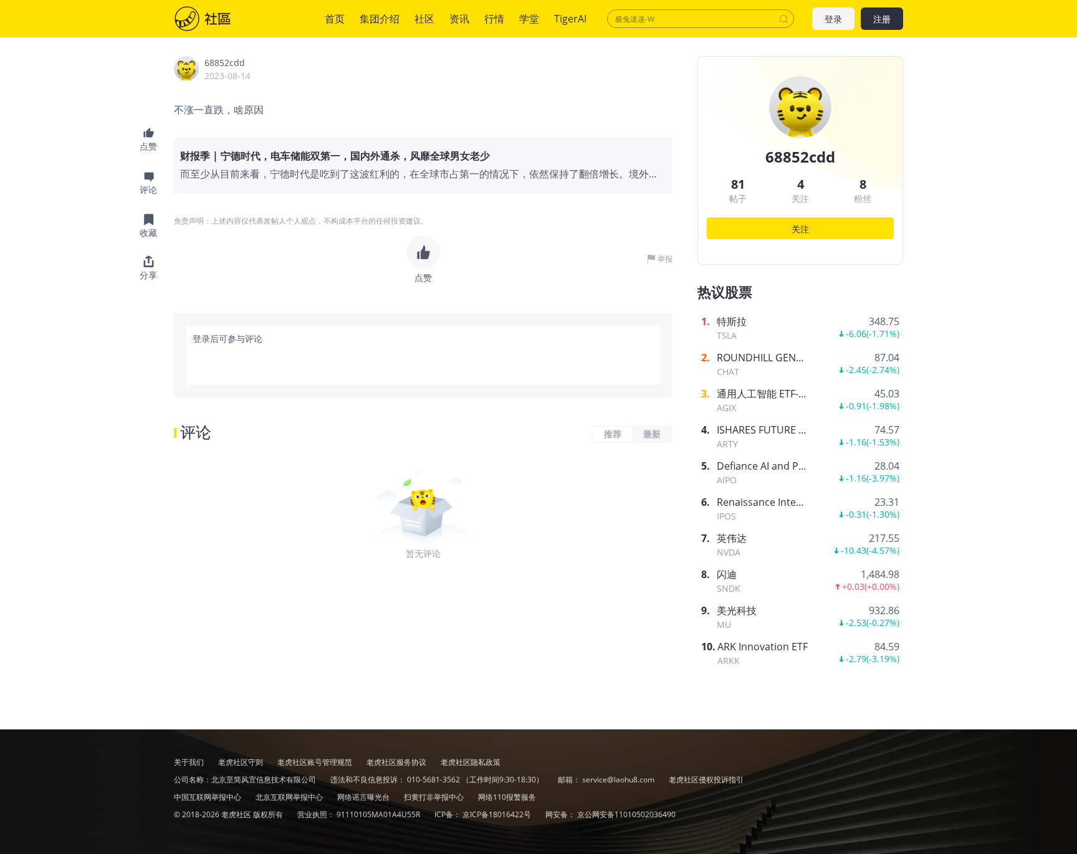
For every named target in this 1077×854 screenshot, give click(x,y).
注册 (882, 19)
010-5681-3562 (433, 779)
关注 (800, 229)
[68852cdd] (186, 68)
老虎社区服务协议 (397, 762)
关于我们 (189, 762)
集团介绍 (380, 19)
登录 (833, 19)
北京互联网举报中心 (290, 797)
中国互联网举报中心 (208, 797)
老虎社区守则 (241, 762)
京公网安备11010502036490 (626, 814)
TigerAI (570, 19)
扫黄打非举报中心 (435, 797)
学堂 (529, 19)
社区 (215, 18)
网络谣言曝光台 (364, 797)
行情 (494, 19)
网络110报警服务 (507, 797)
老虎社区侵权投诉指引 (706, 779)
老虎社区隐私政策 (470, 762)
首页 (335, 19)
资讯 (459, 19)
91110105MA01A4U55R (379, 814)
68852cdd (224, 63)
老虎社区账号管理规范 (315, 762)
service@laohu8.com (618, 779)
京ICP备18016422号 (497, 814)
